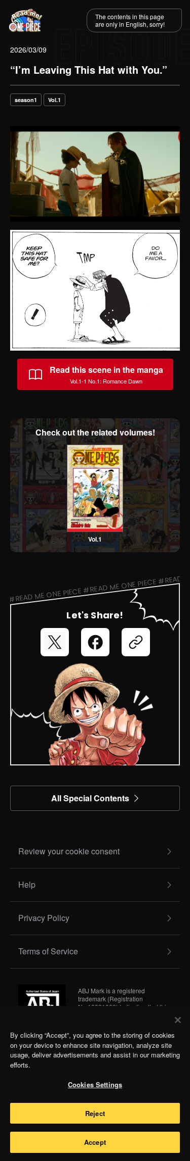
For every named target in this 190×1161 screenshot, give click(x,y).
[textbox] (95, 258)
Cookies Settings (95, 1084)
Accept (95, 1142)
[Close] (178, 1020)
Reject (95, 1113)
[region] (95, 1083)
